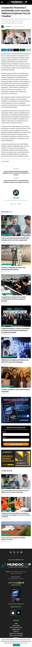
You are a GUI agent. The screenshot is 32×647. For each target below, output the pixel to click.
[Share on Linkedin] (4, 50)
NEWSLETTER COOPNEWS (16, 633)
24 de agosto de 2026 (6, 393)
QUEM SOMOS (16, 625)
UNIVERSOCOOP (16, 629)
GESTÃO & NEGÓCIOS (7, 234)
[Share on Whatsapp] (22, 50)
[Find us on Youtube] (21, 552)
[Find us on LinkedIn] (10, 552)
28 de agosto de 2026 (6, 271)
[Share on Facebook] (10, 50)
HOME (16, 623)
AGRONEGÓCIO (5, 534)
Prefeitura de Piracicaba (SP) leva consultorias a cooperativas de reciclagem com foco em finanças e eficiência (15, 515)
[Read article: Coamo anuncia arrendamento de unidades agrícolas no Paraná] (16, 528)
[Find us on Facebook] (18, 552)
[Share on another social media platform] (28, 50)
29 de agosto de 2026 (6, 242)
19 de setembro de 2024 (18, 26)
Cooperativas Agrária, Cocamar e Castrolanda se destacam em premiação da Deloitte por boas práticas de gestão (15, 330)
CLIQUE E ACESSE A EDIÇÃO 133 (16, 604)
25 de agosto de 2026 (6, 364)
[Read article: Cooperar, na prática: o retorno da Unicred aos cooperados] (16, 377)
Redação (9, 26)
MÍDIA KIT (16, 637)
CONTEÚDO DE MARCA (7, 386)
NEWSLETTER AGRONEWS (16, 635)
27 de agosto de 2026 (6, 303)
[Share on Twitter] (16, 50)
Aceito (16, 645)
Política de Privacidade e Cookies (19, 643)
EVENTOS (16, 631)
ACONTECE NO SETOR (7, 510)
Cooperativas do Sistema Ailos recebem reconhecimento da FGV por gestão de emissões (13, 299)
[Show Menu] (2, 2)
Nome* (4, 437)
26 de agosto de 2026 (6, 334)
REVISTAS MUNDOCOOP (16, 627)
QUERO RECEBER (16, 444)
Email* (4, 432)
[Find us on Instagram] (14, 552)
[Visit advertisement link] (16, 410)
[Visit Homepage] (17, 2)
